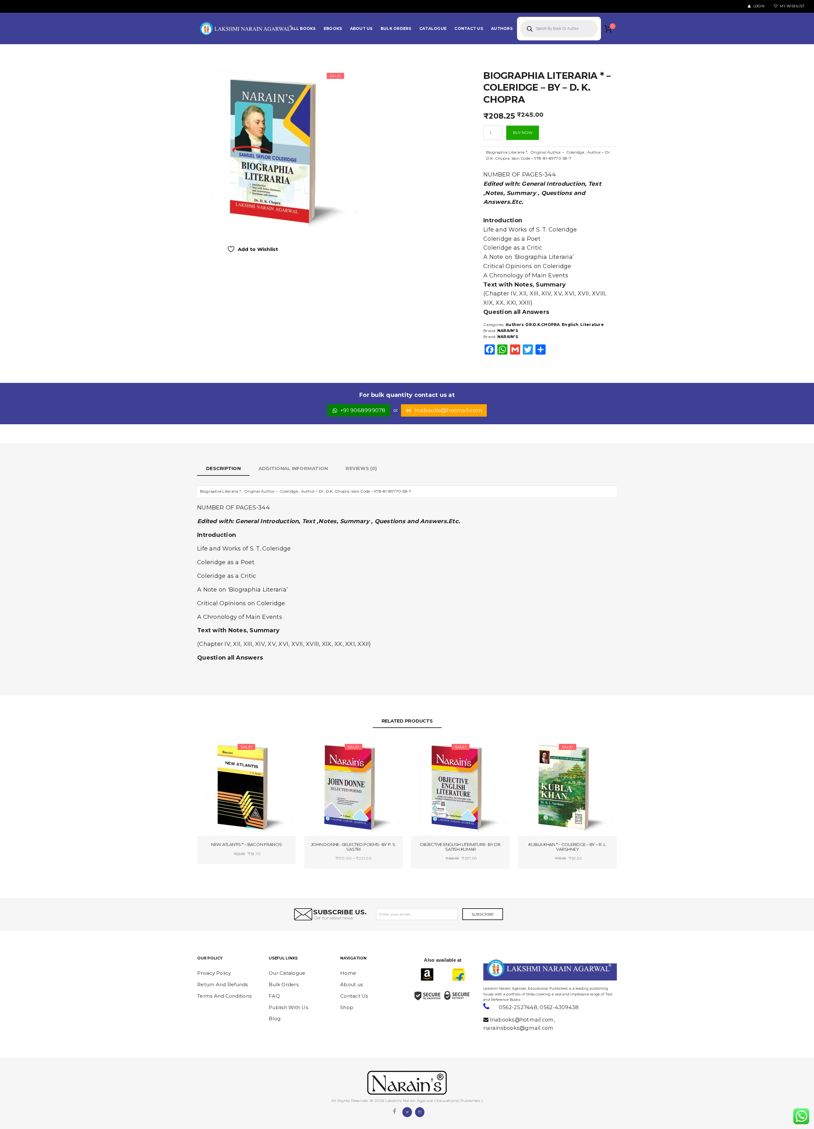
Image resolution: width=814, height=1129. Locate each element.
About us (351, 984)
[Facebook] (394, 1111)
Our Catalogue (287, 973)
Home (348, 973)
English (570, 324)
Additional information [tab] (293, 468)
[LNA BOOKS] (246, 29)
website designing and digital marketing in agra (493, 984)
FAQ (274, 996)
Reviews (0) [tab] (361, 468)
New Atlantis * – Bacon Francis (246, 844)
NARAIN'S (507, 330)
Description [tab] (223, 468)
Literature (592, 324)
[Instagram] (419, 1111)
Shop (346, 1007)
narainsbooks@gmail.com (518, 1028)
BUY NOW (522, 132)
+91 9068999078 (363, 410)
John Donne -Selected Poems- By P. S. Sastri (353, 847)
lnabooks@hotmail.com (448, 410)
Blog (274, 1018)
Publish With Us (288, 1007)
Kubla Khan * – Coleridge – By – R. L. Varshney (567, 847)
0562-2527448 (518, 1007)
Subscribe (483, 914)
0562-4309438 (559, 1007)
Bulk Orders (284, 984)
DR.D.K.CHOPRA (543, 324)
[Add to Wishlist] (223, 748)
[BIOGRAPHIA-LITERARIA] (279, 150)
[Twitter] (407, 1111)
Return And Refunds (222, 984)
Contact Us (354, 996)
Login (758, 6)
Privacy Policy (214, 973)
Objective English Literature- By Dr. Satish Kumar (460, 847)
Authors (515, 324)
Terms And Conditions (224, 996)
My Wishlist (791, 6)
